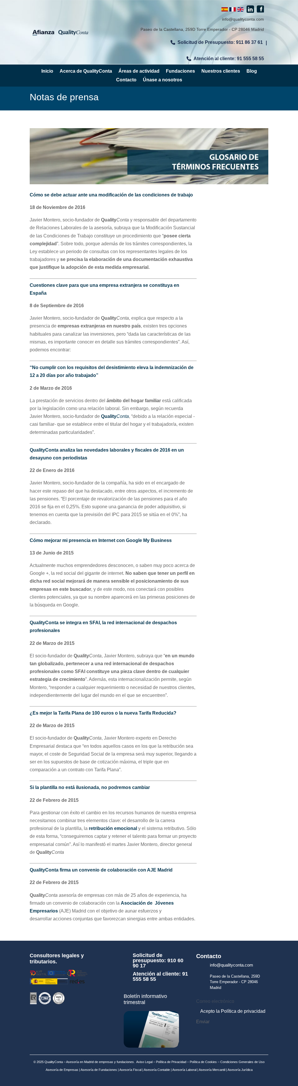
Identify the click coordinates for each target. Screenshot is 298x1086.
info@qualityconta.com (243, 19)
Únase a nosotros (162, 80)
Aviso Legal (144, 1062)
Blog (251, 71)
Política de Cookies (203, 1062)
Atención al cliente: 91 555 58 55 (229, 58)
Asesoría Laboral (184, 1069)
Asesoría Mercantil (211, 1069)
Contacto (126, 80)
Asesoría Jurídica (240, 1069)
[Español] (224, 10)
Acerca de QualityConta (86, 71)
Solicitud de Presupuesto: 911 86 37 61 (220, 42)
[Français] (232, 10)
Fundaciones (180, 71)
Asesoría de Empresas (62, 1069)
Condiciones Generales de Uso (242, 1062)
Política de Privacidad (171, 1062)
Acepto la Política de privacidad (232, 1011)
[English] (240, 10)
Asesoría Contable (156, 1069)
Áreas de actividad (138, 71)
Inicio (47, 71)
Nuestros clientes (220, 71)
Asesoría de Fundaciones (98, 1069)
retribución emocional (113, 828)
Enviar (203, 1021)
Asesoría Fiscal (130, 1069)
